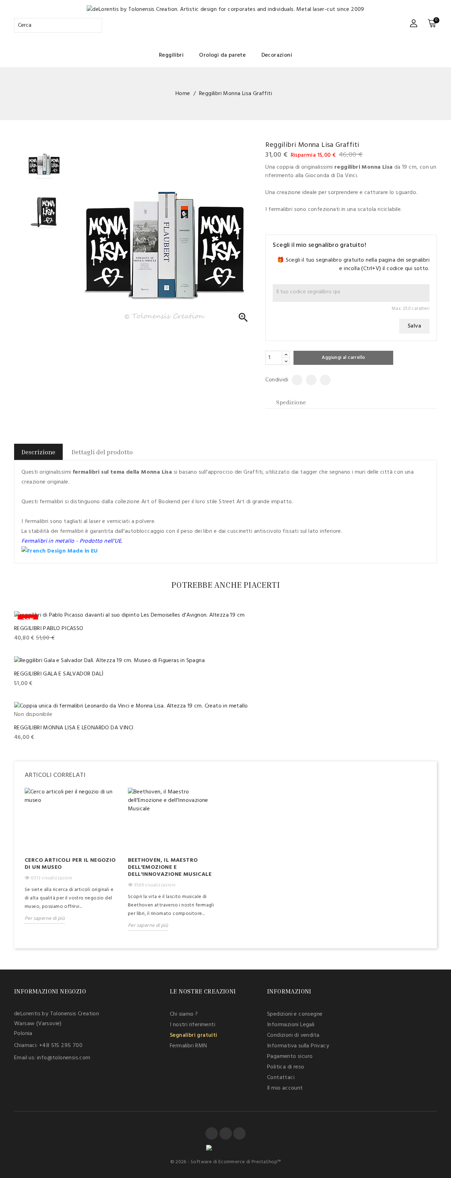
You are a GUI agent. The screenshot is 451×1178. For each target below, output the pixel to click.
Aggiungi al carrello (343, 358)
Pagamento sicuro (290, 1056)
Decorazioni (276, 55)
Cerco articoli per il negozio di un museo (70, 864)
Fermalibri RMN (188, 1046)
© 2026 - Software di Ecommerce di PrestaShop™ (225, 1162)
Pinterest (322, 380)
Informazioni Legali (291, 1024)
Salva (414, 326)
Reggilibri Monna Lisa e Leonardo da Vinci (73, 728)
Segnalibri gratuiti (193, 1035)
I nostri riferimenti (192, 1024)
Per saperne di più (45, 919)
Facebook (211, 1133)
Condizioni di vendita (293, 1035)
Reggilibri (171, 55)
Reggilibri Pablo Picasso (49, 628)
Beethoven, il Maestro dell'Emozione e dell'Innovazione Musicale (169, 867)
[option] (71, 861)
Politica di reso (285, 1067)
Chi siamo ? (184, 1014)
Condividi (294, 380)
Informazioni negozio (50, 991)
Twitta (308, 380)
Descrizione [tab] (38, 452)
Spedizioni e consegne (294, 1014)
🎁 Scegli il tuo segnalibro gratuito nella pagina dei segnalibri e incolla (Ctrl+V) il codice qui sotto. (353, 264)
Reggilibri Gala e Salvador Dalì (58, 674)
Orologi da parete (222, 55)
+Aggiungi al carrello (41, 638)
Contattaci (281, 1077)
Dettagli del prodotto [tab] (102, 452)
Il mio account (285, 1088)
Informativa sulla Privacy (298, 1046)
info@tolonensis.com (64, 1057)
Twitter (226, 1133)
